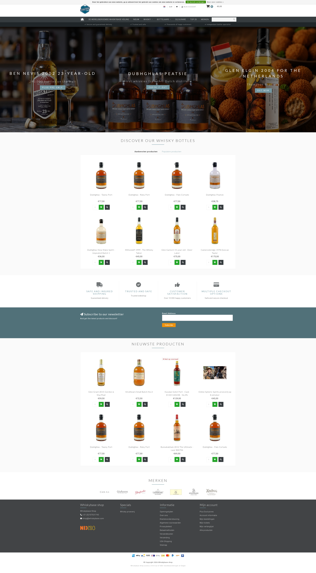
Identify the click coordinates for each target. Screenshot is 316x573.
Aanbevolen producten (146, 151)
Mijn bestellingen (207, 519)
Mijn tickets (205, 523)
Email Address (169, 313)
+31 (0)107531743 (91, 515)
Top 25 (193, 19)
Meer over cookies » (215, 2)
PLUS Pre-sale (52, 88)
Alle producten (206, 530)
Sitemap (163, 545)
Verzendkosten (166, 534)
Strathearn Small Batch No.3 (139, 392)
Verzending (165, 538)
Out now (263, 91)
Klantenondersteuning (169, 519)
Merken (205, 19)
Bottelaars (163, 19)
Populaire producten (171, 151)
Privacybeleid (166, 526)
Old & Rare (180, 19)
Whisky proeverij (127, 512)
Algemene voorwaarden (170, 523)
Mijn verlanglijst (207, 526)
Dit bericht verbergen (196, 2)
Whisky (147, 19)
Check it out (158, 87)
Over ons (164, 515)
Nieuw (136, 19)
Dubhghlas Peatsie (215, 195)
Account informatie (208, 515)
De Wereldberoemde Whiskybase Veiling (109, 19)
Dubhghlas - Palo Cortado (177, 195)
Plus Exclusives (207, 512)
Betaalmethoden (167, 530)
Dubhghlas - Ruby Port (139, 195)
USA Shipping (166, 541)
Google (183, 565)
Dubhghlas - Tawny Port (101, 195)
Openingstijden (166, 512)
